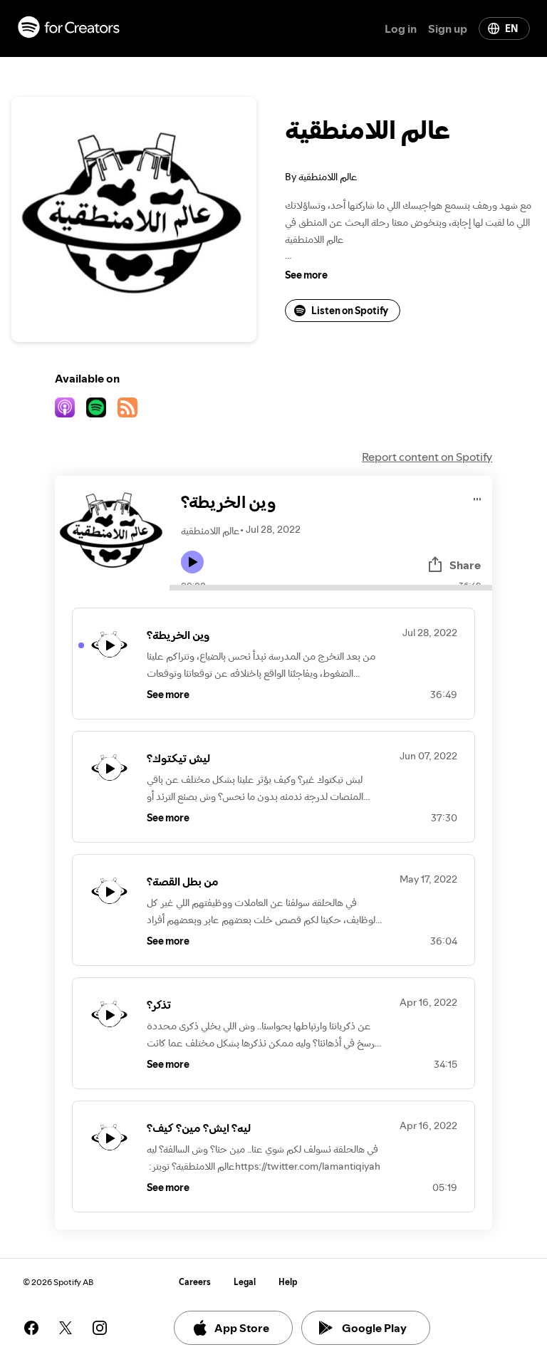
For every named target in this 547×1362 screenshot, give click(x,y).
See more (306, 275)
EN (511, 28)
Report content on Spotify (427, 456)
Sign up (447, 28)
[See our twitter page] (65, 1327)
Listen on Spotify (349, 310)
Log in (401, 28)
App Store (241, 1328)
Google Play (374, 1328)
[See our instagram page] (99, 1327)
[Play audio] (477, 497)
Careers (195, 1282)
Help (288, 1282)
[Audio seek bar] (331, 588)
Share (465, 565)
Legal (245, 1282)
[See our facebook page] (31, 1327)
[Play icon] (192, 562)
